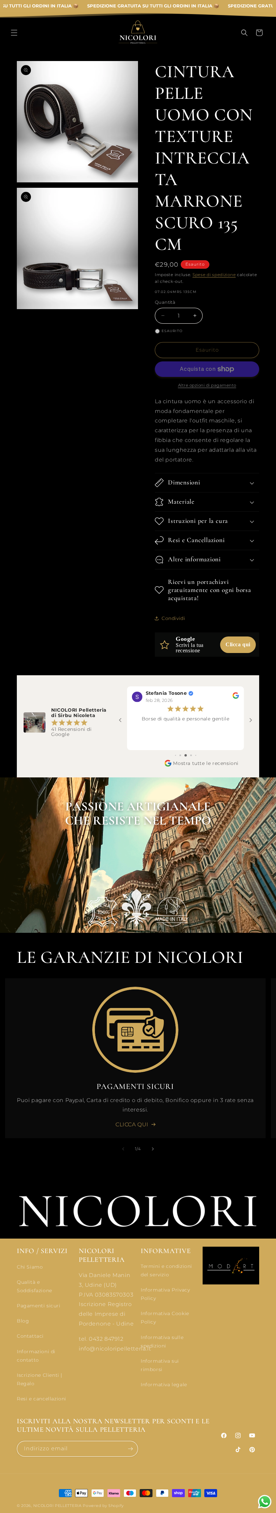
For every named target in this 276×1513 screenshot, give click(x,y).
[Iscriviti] (130, 1449)
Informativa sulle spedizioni (162, 1341)
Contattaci (30, 1336)
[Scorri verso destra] (152, 1148)
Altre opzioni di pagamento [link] (207, 385)
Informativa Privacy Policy (165, 1294)
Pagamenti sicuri (39, 1306)
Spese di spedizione (214, 274)
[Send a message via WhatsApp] (265, 1502)
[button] (14, 32)
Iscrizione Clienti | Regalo (39, 1379)
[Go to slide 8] (185, 755)
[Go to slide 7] (180, 755)
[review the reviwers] (236, 697)
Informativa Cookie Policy (165, 1317)
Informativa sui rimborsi (160, 1365)
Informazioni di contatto (36, 1355)
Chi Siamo (30, 1267)
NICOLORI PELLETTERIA (57, 1505)
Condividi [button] (173, 618)
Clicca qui (238, 644)
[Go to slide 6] (175, 755)
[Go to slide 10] (195, 755)
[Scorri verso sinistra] (123, 1148)
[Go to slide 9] (191, 755)
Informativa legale (164, 1385)
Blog (23, 1321)
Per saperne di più (186, 741)
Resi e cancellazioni (41, 1399)
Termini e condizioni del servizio (166, 1270)
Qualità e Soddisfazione (34, 1286)
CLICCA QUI (131, 1124)
